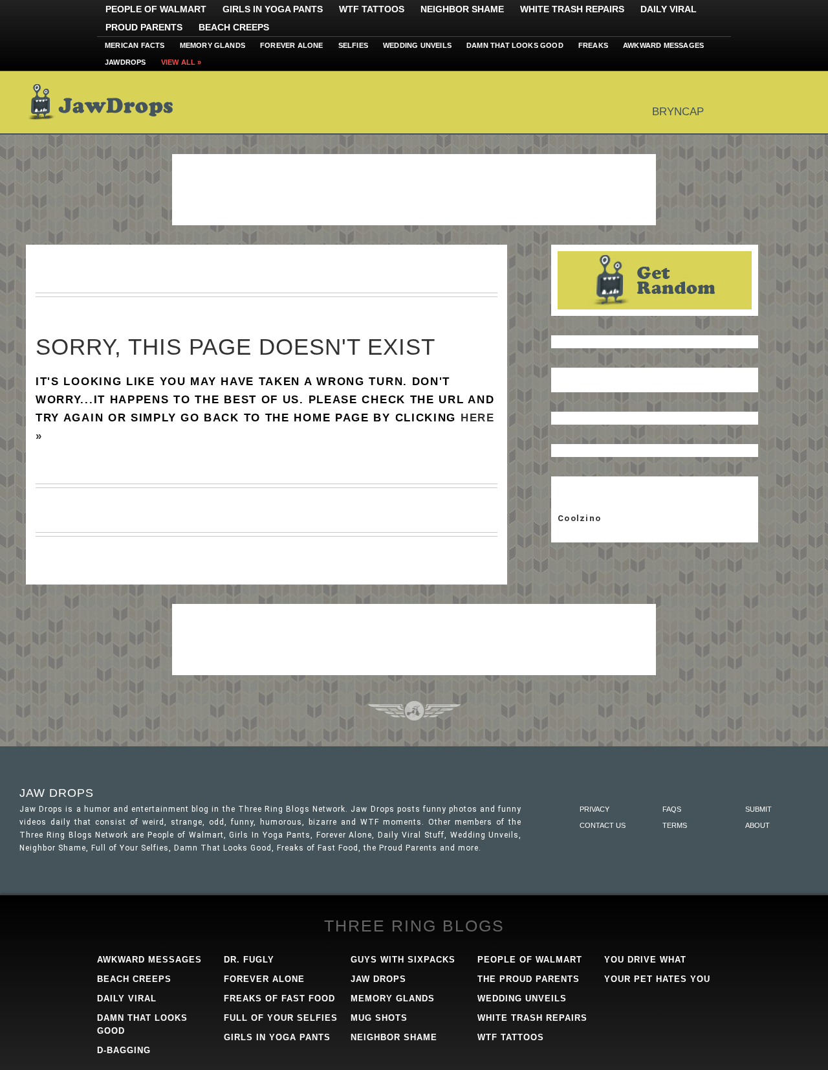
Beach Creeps (234, 27)
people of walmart (529, 959)
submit (758, 809)
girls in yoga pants (277, 1037)
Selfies (353, 45)
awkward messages (149, 959)
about (757, 825)
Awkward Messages (663, 45)
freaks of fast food (279, 998)
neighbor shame (394, 1037)
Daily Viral (668, 9)
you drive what (645, 959)
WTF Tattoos (371, 9)
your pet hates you (657, 979)
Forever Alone (291, 45)
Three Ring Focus (414, 710)
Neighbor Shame (462, 9)
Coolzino (579, 518)
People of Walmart (155, 9)
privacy (594, 809)
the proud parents (528, 979)
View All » (181, 62)
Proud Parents (143, 27)
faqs (671, 809)
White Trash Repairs (572, 9)
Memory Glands (213, 45)
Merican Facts (135, 45)
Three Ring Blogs (414, 926)
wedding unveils (522, 998)
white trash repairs (532, 1018)
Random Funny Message (655, 280)
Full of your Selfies (281, 1018)
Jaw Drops (108, 102)
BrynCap (678, 112)
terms (674, 825)
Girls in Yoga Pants (273, 9)
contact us (603, 825)
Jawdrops (125, 62)
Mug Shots (379, 1018)
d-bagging (124, 1050)
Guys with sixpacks (403, 959)
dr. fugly (249, 959)
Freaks (593, 45)
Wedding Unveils (417, 45)
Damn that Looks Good (514, 45)
